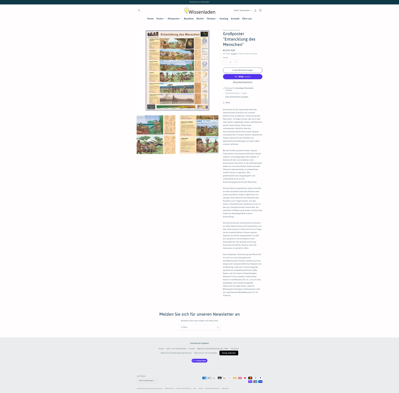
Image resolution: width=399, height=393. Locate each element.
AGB (194, 388)
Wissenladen (146, 388)
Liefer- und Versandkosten (176, 348)
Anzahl (225, 57)
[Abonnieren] (217, 327)
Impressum (234, 348)
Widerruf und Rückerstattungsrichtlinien (176, 353)
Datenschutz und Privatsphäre (205, 353)
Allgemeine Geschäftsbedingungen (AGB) (212, 348)
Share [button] (228, 102)
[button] (139, 10)
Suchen (161, 348)
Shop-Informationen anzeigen (236, 96)
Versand (233, 53)
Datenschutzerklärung (184, 388)
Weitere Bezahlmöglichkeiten (242, 82)
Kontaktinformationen (212, 388)
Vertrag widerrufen (229, 353)
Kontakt (192, 348)
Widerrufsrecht (169, 388)
